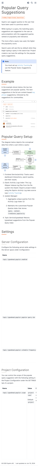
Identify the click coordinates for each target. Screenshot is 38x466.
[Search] (32, 2)
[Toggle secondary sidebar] (35, 2)
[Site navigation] (2, 2)
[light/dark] (28, 2)
